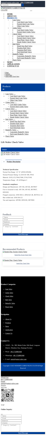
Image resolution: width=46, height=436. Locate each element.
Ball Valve (9, 119)
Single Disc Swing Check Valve (23, 255)
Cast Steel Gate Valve (17, 96)
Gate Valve (9, 94)
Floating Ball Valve (17, 123)
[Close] (2, 414)
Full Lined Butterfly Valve (26, 58)
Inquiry (4, 149)
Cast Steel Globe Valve (18, 104)
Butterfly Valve (10, 130)
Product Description (13, 161)
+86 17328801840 (26, 2)
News (7, 326)
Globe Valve (9, 102)
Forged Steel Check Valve (19, 113)
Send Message (23, 234)
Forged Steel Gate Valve (18, 98)
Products (12, 18)
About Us (8, 319)
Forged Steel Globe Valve (26, 32)
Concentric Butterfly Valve (19, 132)
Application (9, 330)
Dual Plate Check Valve (18, 115)
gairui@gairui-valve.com (10, 2)
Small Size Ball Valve (17, 121)
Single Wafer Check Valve (26, 42)
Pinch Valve (17, 60)
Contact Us (13, 66)
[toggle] (31, 10)
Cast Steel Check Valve (18, 111)
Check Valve (10, 109)
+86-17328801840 (16, 352)
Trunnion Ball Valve (17, 126)
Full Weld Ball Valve (17, 128)
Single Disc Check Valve (23, 263)
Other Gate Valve (16, 100)
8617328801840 (7, 379)
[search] (23, 5)
